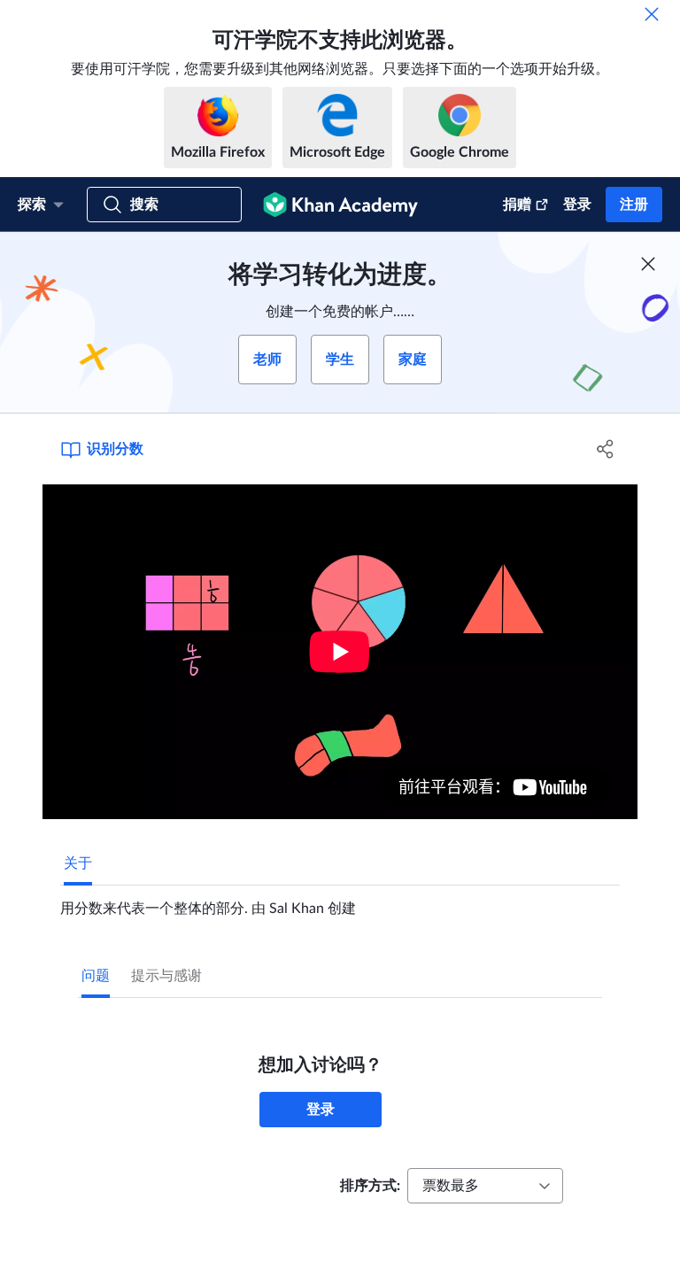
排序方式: (370, 1186)
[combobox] (485, 1185)
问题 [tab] (95, 976)
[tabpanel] (340, 901)
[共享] (605, 449)
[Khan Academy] (340, 204)
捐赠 (517, 204)
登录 (577, 204)
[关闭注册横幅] (648, 264)
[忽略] (652, 14)
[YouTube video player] (340, 651)
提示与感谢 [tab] (166, 976)
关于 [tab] (78, 863)
